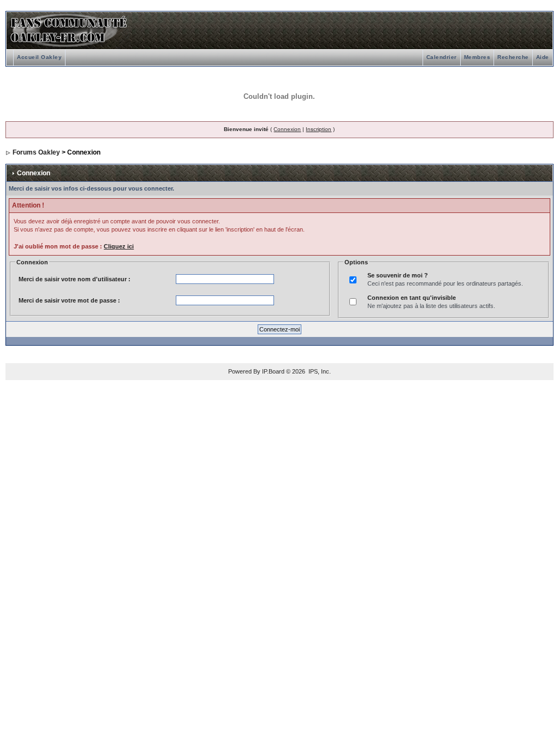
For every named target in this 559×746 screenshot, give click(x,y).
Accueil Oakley (39, 57)
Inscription (318, 129)
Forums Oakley (36, 152)
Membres (477, 57)
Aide (542, 57)
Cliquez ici (119, 246)
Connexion (287, 129)
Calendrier (441, 57)
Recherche (513, 57)
